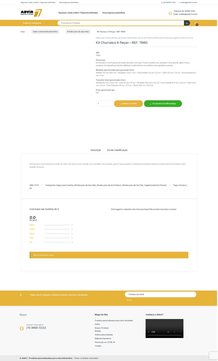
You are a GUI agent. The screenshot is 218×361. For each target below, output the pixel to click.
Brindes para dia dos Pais (163, 38)
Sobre (97, 324)
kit (31, 188)
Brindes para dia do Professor (142, 38)
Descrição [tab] (96, 150)
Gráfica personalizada (104, 335)
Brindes (98, 331)
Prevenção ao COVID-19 (105, 342)
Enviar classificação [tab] (117, 150)
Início (23, 31)
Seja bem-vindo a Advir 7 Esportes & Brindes (38, 2)
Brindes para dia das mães (78, 31)
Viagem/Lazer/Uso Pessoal (183, 38)
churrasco (182, 185)
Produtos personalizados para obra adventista (114, 320)
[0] (195, 23)
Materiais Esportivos (103, 338)
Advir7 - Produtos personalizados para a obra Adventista (47, 358)
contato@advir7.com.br (188, 2)
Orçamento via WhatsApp (164, 103)
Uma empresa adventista (68, 2)
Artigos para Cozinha (103, 38)
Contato (98, 346)
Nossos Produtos (102, 328)
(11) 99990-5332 (169, 2)
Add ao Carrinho (129, 103)
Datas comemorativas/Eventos (45, 31)
